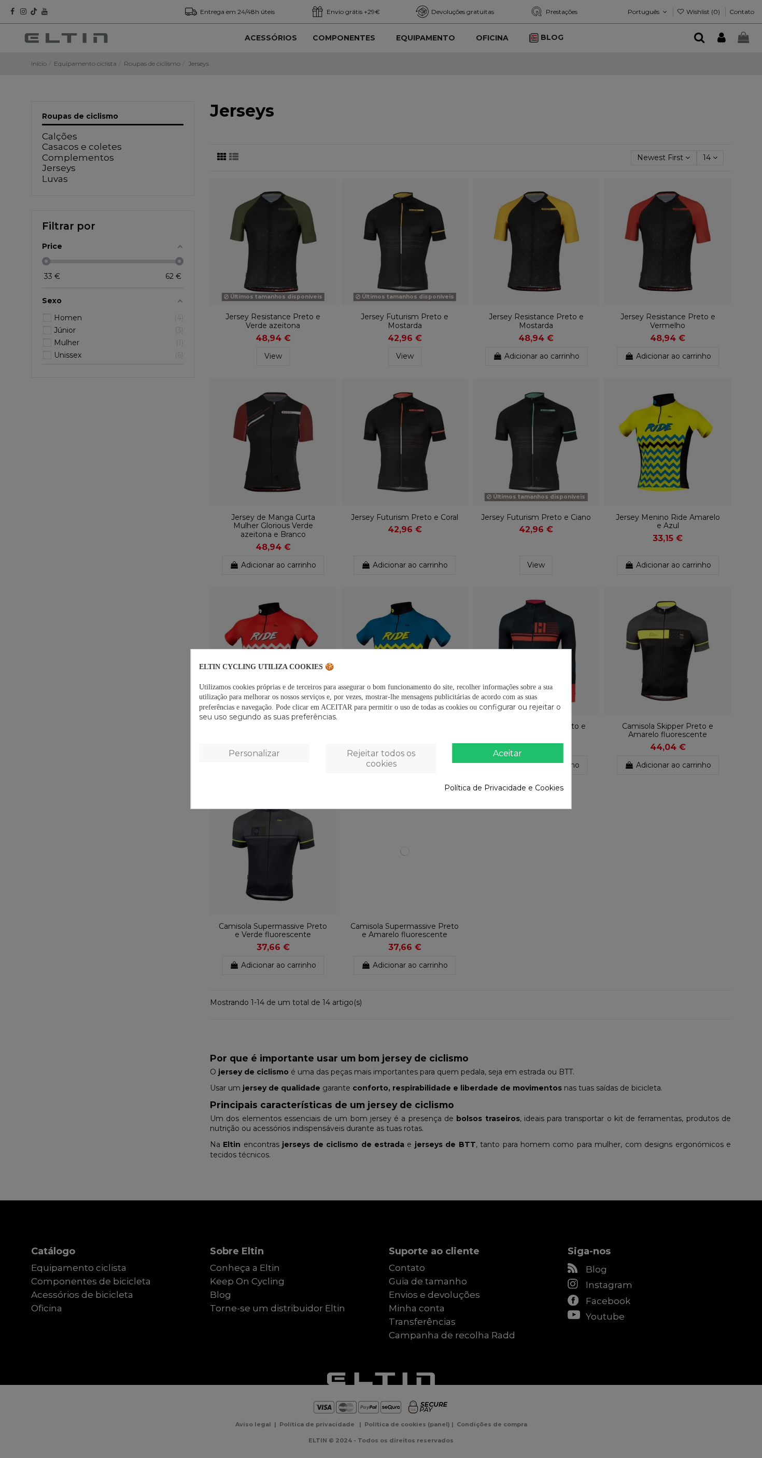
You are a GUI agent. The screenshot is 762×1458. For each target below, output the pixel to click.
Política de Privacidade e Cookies (503, 787)
